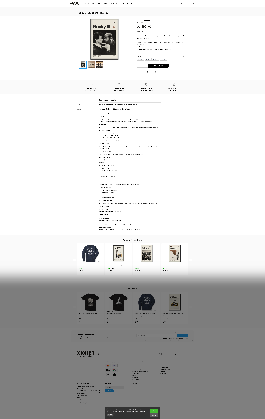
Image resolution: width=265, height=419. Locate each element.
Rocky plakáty (148, 47)
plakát (147, 35)
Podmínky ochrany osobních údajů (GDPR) (141, 371)
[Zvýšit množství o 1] (146, 65)
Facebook (99, 354)
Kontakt (134, 375)
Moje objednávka (136, 379)
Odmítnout (154, 415)
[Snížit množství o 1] (138, 65)
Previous (75, 259)
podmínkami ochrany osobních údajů (180, 338)
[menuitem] (87, 3)
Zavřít (181, 76)
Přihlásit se (182, 335)
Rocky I (151, 49)
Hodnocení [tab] (80, 105)
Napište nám (135, 377)
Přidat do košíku (158, 65)
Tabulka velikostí (135, 373)
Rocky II (155, 49)
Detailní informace (140, 52)
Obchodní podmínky (136, 369)
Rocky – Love (101, 162)
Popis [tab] (82, 101)
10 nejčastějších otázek (137, 365)
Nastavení (110, 414)
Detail (80, 273)
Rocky (159, 49)
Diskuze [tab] (79, 109)
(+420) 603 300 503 (182, 354)
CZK (181, 3)
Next (191, 259)
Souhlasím (154, 411)
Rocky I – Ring (102, 159)
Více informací (142, 411)
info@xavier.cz (166, 354)
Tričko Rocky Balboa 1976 (166, 49)
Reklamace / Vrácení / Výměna (138, 367)
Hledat (109, 390)
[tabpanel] (174, 259)
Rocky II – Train (102, 161)
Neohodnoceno (147, 20)
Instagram (102, 354)
